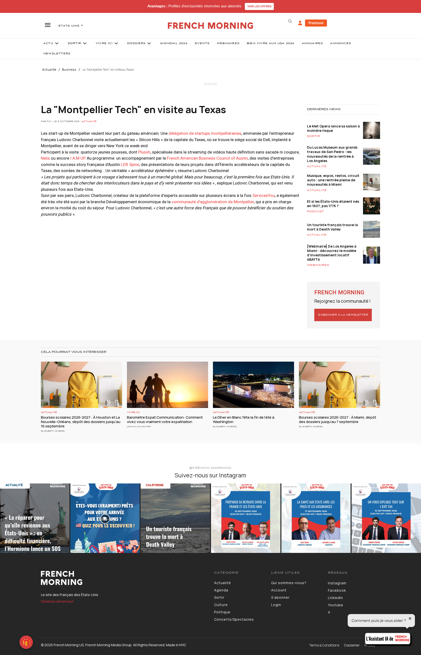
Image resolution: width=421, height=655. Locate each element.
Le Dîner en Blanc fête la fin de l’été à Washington (243, 419)
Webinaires (318, 265)
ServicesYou (263, 195)
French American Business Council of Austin (207, 158)
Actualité (49, 69)
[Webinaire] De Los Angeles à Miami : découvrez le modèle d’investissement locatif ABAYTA (331, 253)
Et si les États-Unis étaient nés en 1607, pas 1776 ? (333, 203)
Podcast (315, 211)
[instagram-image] (34, 518)
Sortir (313, 136)
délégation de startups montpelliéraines (204, 133)
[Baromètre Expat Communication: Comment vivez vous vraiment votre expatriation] (167, 385)
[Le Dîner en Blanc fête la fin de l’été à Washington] (253, 385)
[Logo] (124, 578)
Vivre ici (133, 412)
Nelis (45, 158)
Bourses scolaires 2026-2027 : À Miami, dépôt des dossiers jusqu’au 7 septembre (337, 419)
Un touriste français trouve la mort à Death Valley (332, 226)
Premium (316, 23)
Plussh (144, 152)
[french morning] (210, 25)
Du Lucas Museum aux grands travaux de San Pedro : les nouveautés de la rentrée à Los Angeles (332, 154)
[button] (290, 21)
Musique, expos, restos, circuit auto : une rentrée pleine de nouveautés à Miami (333, 180)
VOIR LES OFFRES (259, 6)
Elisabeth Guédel (53, 431)
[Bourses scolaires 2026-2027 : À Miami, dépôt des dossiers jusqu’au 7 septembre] (339, 385)
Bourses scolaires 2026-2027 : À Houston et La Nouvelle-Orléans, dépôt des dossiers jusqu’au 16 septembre (80, 422)
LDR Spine (130, 164)
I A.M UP (77, 158)
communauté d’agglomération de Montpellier (213, 201)
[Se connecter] (300, 23)
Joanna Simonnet (139, 426)
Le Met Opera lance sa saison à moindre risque (333, 128)
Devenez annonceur (57, 601)
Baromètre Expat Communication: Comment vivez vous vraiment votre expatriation (165, 419)
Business (69, 69)
